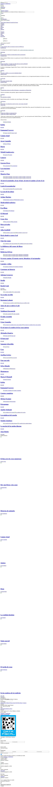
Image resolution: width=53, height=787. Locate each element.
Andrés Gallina (4, 65)
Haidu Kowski (4, 74)
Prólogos (2, 70)
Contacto (24, 702)
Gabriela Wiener (12, 114)
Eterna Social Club (14, 702)
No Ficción (3, 78)
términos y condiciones (8, 756)
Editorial (8, 22)
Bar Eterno (15, 22)
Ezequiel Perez (4, 55)
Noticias (2, 87)
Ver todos (2, 288)
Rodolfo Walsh (4, 82)
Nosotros (2, 23)
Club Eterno (3, 101)
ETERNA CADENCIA (5, 3)
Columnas (3, 94)
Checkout (2, 776)
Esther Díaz (3, 105)
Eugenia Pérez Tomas (11, 65)
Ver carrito (3, 770)
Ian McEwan (3, 47)
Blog (5, 22)
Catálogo (2, 24)
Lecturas (2, 44)
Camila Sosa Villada (5, 114)
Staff (1, 26)
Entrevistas (3, 52)
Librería (2, 22)
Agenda (11, 22)
